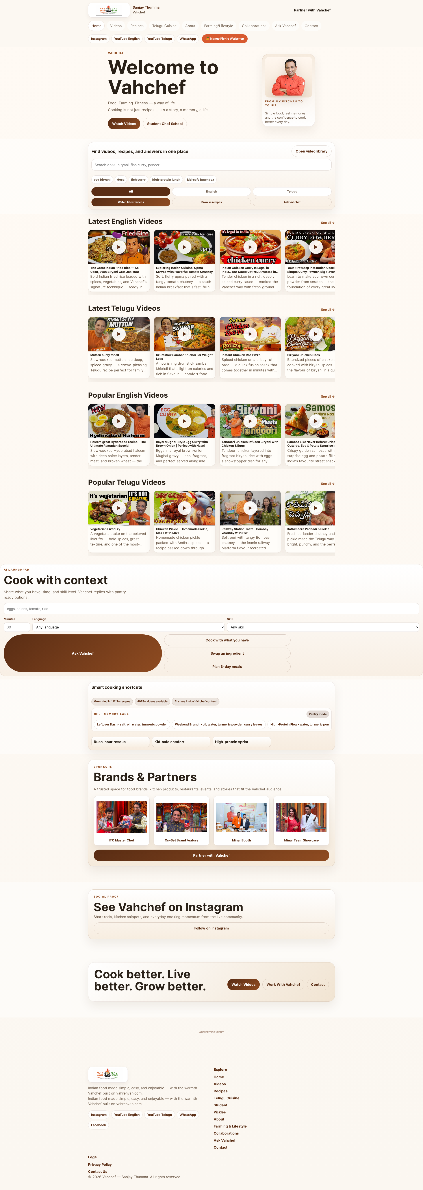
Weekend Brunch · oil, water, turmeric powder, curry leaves (219, 724)
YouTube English (127, 38)
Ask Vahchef (285, 26)
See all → (328, 222)
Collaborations (254, 26)
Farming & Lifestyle (230, 1126)
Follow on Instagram (211, 928)
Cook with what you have (227, 640)
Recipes (136, 26)
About (190, 26)
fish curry (138, 179)
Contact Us (97, 1171)
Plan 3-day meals (227, 666)
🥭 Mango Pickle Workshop (225, 38)
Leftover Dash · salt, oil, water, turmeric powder (132, 724)
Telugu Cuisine (164, 26)
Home (96, 26)
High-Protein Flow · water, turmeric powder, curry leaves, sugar (318, 724)
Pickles (220, 1112)
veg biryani (102, 179)
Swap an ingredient (227, 653)
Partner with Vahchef (312, 10)
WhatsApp (188, 38)
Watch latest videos (131, 202)
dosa (120, 179)
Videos (116, 26)
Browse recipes (211, 202)
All (131, 191)
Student (220, 1105)
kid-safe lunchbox (200, 179)
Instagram (99, 38)
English (211, 191)
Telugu (292, 191)
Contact (311, 26)
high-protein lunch (166, 179)
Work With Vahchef (283, 984)
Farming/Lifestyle (218, 26)
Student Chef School (165, 123)
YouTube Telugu (159, 38)
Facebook (98, 1125)
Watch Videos (124, 123)
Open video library (311, 151)
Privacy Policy (100, 1164)
